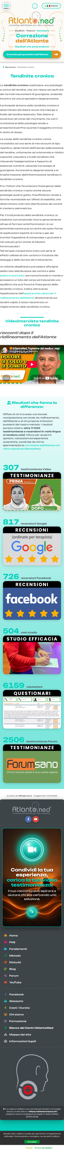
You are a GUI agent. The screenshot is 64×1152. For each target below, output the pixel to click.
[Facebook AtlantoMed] (28, 819)
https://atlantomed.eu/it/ (43, 1111)
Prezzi (29, 1148)
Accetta (32, 1142)
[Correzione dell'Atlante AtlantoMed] (32, 808)
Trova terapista (43, 1148)
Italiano (54, 6)
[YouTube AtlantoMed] (36, 819)
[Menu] (6, 6)
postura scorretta (12, 275)
